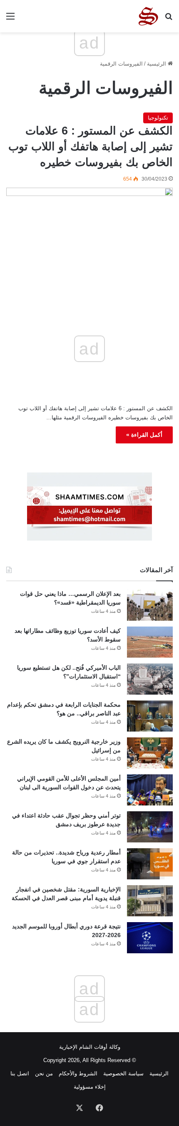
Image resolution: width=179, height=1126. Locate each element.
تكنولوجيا (158, 118)
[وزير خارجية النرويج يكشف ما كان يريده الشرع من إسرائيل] (150, 753)
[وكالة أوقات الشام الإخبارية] (147, 16)
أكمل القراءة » (144, 434)
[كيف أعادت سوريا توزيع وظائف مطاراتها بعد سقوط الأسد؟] (150, 642)
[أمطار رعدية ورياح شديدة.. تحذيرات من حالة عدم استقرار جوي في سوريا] (150, 863)
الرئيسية (157, 64)
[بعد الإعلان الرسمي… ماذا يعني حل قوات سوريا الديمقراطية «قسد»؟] (150, 605)
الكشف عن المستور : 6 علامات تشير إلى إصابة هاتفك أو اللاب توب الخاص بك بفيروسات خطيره (90, 147)
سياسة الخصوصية (123, 1073)
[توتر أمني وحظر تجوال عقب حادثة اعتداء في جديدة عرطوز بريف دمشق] (150, 826)
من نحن (44, 1073)
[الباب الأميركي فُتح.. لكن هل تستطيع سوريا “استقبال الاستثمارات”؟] (150, 679)
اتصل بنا (19, 1073)
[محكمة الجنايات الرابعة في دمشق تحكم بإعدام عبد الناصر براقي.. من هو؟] (150, 716)
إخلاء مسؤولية (90, 1087)
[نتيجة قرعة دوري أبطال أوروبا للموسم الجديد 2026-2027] (150, 937)
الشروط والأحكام (78, 1073)
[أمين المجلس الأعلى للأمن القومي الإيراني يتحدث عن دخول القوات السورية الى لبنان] (150, 789)
